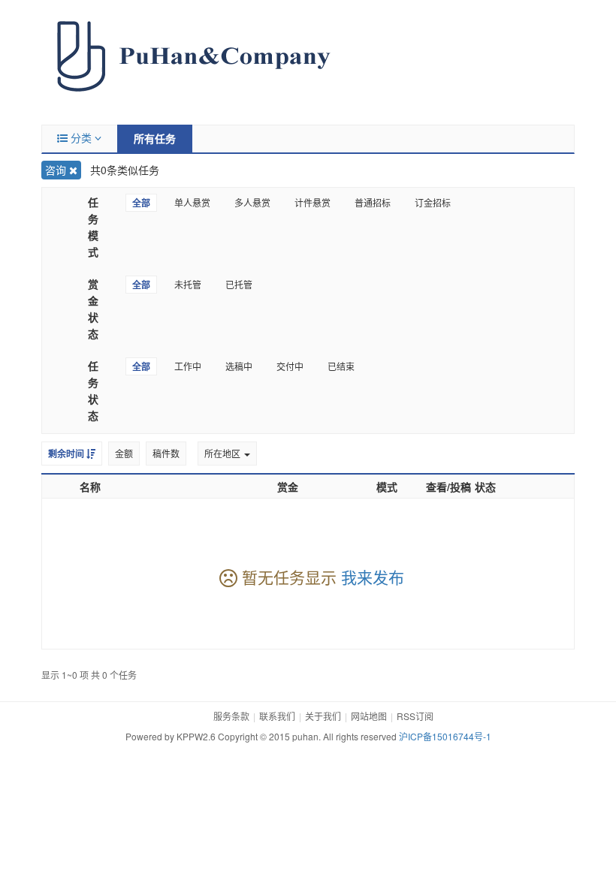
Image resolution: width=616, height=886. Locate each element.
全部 (141, 202)
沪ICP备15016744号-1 (445, 736)
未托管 (187, 284)
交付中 (289, 366)
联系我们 (277, 716)
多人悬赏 (252, 202)
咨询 (57, 169)
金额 (124, 453)
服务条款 (231, 716)
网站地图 (369, 716)
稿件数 (166, 453)
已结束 (341, 366)
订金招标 (433, 202)
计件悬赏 (312, 202)
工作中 (187, 366)
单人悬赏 (192, 202)
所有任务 (155, 138)
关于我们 (323, 716)
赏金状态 (93, 308)
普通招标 (373, 202)
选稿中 (238, 366)
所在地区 (223, 453)
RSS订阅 (415, 716)
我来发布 (372, 576)
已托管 (238, 284)
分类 (81, 137)
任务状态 (93, 390)
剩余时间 (67, 453)
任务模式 (93, 226)
